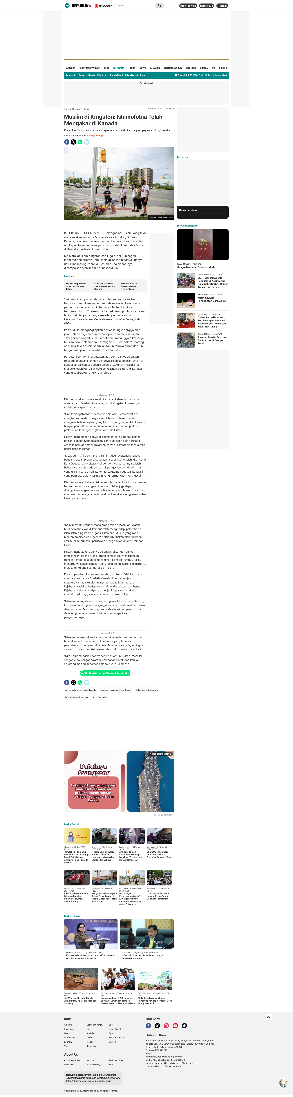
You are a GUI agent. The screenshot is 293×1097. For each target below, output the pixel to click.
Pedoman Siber (116, 1060)
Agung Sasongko (95, 135)
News (67, 1033)
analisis (155, 68)
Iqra (88, 1029)
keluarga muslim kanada (147, 690)
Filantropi (102, 75)
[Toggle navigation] (67, 5)
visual (204, 68)
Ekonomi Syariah (90, 68)
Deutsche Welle (188, 5)
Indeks (223, 68)
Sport (111, 1033)
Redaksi (90, 1060)
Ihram (143, 75)
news (142, 68)
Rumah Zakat (116, 75)
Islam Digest (131, 75)
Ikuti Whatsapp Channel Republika (107, 673)
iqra (132, 68)
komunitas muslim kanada (76, 697)
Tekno (89, 1037)
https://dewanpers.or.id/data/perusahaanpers (88, 1081)
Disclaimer (69, 1064)
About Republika (72, 1060)
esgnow (191, 68)
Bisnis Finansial (173, 68)
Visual (89, 1041)
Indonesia (71, 75)
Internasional (70, 1037)
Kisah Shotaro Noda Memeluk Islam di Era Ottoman (104, 286)
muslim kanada (100, 697)
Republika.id (206, 5)
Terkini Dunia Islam (187, 225)
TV (213, 68)
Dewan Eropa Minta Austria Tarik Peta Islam (76, 286)
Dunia (82, 75)
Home (67, 109)
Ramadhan (92, 1046)
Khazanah (76, 109)
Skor (111, 1024)
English (112, 1041)
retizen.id (222, 5)
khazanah (119, 68)
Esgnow (68, 1041)
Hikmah (91, 75)
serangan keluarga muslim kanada (80, 690)
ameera (70, 68)
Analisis (90, 1033)
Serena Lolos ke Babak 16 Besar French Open (129, 286)
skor (106, 68)
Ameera (68, 1024)
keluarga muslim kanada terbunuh (116, 690)
